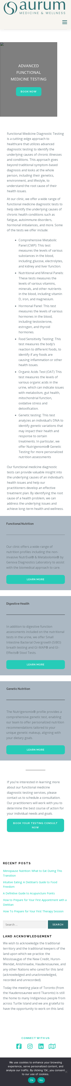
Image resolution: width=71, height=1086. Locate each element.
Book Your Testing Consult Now (35, 825)
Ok (32, 1080)
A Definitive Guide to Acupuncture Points (29, 893)
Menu (64, 22)
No (41, 1080)
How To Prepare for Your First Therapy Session (33, 911)
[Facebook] (19, 1046)
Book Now (29, 91)
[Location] (52, 1046)
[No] (66, 1072)
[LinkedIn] (41, 1046)
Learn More (35, 579)
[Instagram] (30, 1046)
